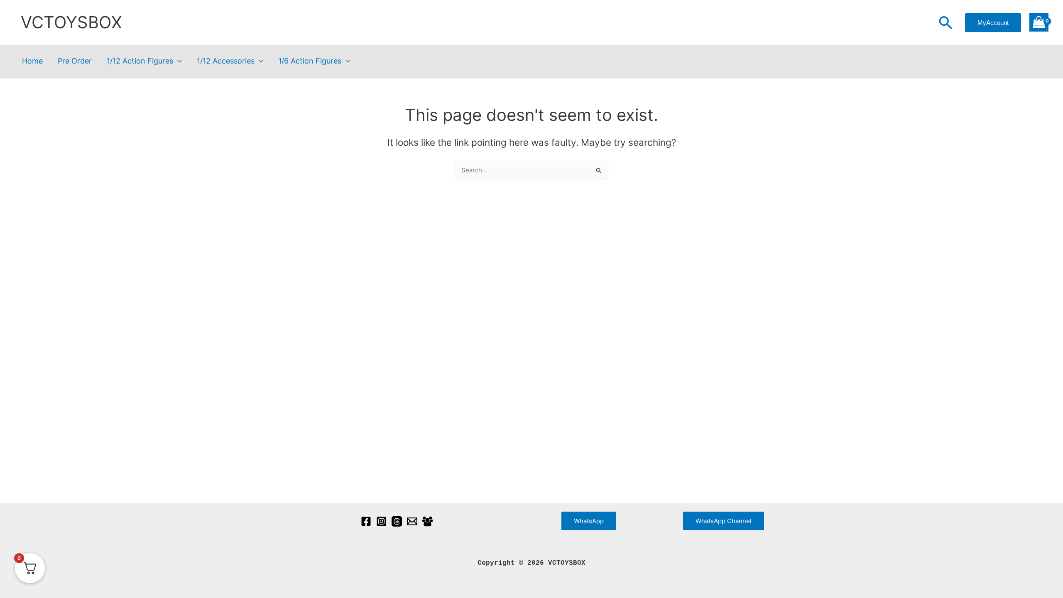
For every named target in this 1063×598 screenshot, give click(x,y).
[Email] (412, 521)
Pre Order (75, 61)
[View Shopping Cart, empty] (1038, 22)
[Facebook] (366, 521)
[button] (945, 24)
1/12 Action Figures (140, 61)
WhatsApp (589, 521)
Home (32, 61)
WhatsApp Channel (724, 521)
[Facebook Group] (427, 521)
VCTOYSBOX (71, 22)
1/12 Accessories (226, 61)
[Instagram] (381, 521)
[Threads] (397, 521)
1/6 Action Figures (309, 61)
